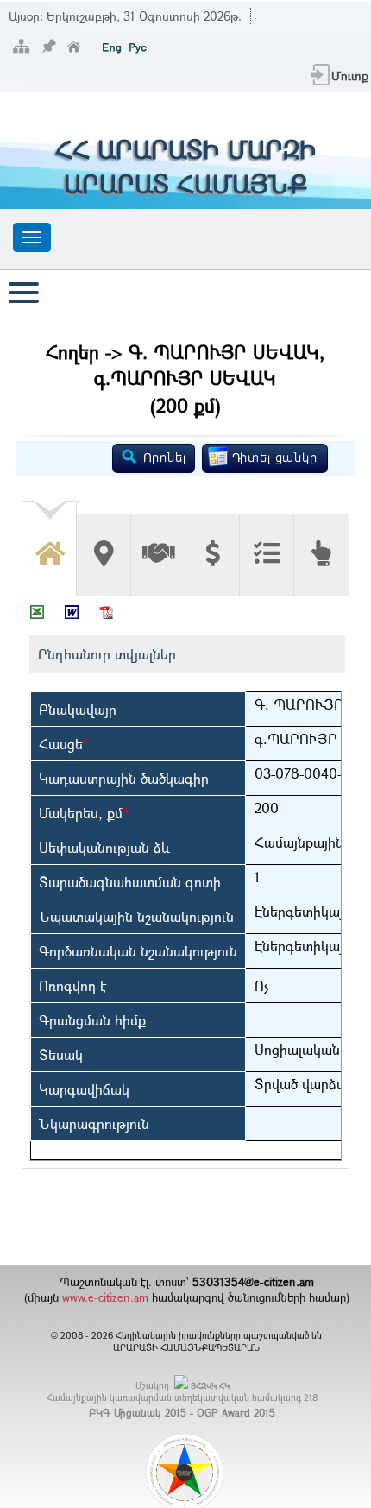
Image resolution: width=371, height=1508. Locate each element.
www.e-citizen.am (105, 1297)
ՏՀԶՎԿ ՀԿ (210, 1385)
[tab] (49, 542)
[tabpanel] (185, 882)
